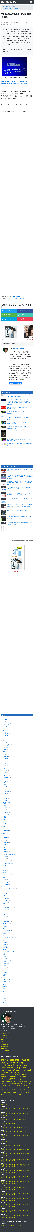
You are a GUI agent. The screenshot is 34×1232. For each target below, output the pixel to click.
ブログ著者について (16, 383)
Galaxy (5, 889)
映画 (5, 818)
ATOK (5, 875)
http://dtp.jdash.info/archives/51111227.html (14, 84)
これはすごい (6, 981)
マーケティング (7, 960)
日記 (4, 983)
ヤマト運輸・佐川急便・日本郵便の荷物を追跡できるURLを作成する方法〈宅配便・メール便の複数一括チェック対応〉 (19, 483)
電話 (4, 904)
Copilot (5, 719)
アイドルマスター (7, 807)
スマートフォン (11, 1090)
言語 (4, 970)
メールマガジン (6, 923)
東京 (5, 805)
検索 (5, 839)
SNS (5, 765)
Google (13, 6)
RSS (21, 1090)
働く (5, 965)
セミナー (22, 1092)
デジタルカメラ (7, 821)
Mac (5, 865)
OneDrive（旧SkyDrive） (9, 854)
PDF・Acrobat (6, 740)
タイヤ (5, 953)
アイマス (15, 1081)
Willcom (18, 296)
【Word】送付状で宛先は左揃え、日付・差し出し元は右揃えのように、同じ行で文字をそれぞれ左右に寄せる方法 (20, 476)
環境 (4, 826)
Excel (5, 858)
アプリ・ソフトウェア (8, 907)
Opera (5, 916)
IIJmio (5, 891)
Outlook (6, 847)
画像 (19, 1077)
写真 (4, 819)
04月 (9, 1108)
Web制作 (5, 781)
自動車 (4, 949)
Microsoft (5, 846)
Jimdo (5, 800)
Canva (5, 911)
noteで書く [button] (23, 315)
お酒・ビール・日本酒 (9, 937)
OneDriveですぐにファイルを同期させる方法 (18, 510)
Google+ (6, 770)
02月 (6, 1108)
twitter (18, 1060)
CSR (5, 967)
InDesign (6, 881)
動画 (4, 811)
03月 (9, 1114)
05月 (2, 1104)
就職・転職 (6, 963)
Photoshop (6, 883)
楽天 (4, 877)
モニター (6, 726)
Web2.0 (6, 837)
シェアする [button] (22, 310)
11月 (2, 1110)
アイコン (3, 1092)
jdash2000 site (9, 2)
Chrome (6, 844)
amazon (24, 1081)
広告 (4, 751)
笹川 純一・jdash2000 (19, 348)
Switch (5, 942)
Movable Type (7, 796)
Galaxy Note (7, 900)
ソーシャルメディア (7, 753)
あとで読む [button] (22, 319)
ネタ (4, 990)
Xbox (5, 944)
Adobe (4, 879)
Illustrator (6, 884)
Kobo (5, 749)
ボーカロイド (7, 921)
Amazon (4, 886)
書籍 (18, 1083)
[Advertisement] (17, 133)
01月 (2, 1108)
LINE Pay (6, 735)
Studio (5, 782)
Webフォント (15, 1092)
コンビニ (6, 997)
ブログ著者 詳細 (5, 1033)
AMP (5, 784)
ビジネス (5, 958)
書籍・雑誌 (5, 746)
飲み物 (5, 939)
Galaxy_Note (10, 1088)
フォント (20, 1063)
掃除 (5, 995)
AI (3, 717)
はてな (4, 872)
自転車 (4, 984)
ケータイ (22, 299)
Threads (6, 756)
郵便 (4, 975)
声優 (4, 933)
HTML (5, 786)
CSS (5, 788)
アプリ (28, 1083)
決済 (4, 730)
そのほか (5, 1000)
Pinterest (6, 775)
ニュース (5, 825)
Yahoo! (4, 868)
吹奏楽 (5, 926)
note (5, 763)
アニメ (4, 809)
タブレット (5, 902)
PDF (9, 1070)
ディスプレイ (7, 724)
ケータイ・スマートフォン (9, 888)
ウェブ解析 (6, 791)
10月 (28, 1108)
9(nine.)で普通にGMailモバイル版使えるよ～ (14, 81)
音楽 (4, 925)
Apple (4, 861)
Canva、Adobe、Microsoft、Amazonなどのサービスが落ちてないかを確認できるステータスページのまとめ (19, 417)
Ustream (6, 816)
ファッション (6, 969)
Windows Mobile (6, 860)
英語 (5, 974)
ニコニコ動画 (7, 814)
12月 (6, 1115)
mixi (5, 772)
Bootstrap (6, 795)
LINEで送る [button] (7, 315)
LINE (5, 761)
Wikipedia (6, 830)
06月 (6, 1104)
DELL (5, 728)
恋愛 (4, 954)
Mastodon (6, 1042)
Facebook (6, 767)
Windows (6, 851)
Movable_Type (19, 1079)
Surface (6, 853)
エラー (13, 1094)
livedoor (4, 870)
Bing (5, 849)
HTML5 (8, 1094)
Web (4, 835)
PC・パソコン (6, 723)
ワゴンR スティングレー (9, 951)
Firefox (5, 914)
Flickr (5, 823)
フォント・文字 (6, 744)
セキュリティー (6, 832)
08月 (20, 1114)
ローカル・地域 (6, 802)
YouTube (6, 812)
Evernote (6, 912)
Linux (5, 919)
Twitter (5, 768)
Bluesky (6, 758)
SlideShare (6, 777)
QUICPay (6, 733)
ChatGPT (6, 721)
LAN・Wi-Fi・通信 (7, 979)
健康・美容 (5, 947)
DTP (4, 739)
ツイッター (16, 1085)
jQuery (5, 798)
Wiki (4, 828)
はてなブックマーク (8, 774)
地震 (4, 833)
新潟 (5, 803)
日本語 (5, 972)
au (4, 895)
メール (28, 299)
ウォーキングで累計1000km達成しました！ (18, 431)
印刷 (4, 737)
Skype (5, 905)
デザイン (5, 742)
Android (6, 842)
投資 (5, 961)
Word (5, 856)
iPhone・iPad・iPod (8, 863)
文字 (22, 1085)
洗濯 (5, 993)
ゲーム (4, 940)
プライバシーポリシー (18, 1226)
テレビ (4, 946)
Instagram (6, 760)
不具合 (14, 1083)
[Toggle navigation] (31, 2)
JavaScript (6, 789)
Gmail (8, 299)
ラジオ (4, 928)
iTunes (5, 867)
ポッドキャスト (7, 932)
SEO (5, 793)
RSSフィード (6, 1226)
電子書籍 (6, 747)
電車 (4, 988)
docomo (6, 893)
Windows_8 (26, 1090)
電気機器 (5, 986)
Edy (5, 732)
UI (11, 1081)
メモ (4, 1002)
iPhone (27, 1065)
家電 (5, 998)
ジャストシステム (7, 874)
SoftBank (6, 897)
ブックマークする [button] (9, 319)
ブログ (5, 779)
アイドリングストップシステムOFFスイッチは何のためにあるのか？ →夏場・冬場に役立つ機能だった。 (19, 506)
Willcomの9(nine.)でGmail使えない (13, 8)
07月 (20, 1108)
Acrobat (3, 1094)
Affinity (5, 909)
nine (12, 299)
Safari (5, 918)
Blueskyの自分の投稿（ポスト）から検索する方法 (19, 498)
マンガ (4, 956)
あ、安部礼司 (7, 930)
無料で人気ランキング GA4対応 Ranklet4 (22, 540)
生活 (4, 991)
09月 (24, 1108)
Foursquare (6, 1050)
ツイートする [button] (7, 310)
